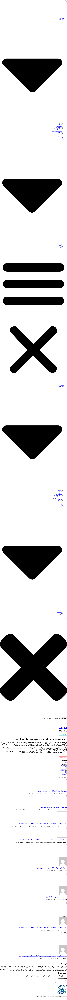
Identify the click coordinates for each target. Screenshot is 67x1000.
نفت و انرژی (59, 127)
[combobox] (61, 618)
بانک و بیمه (59, 126)
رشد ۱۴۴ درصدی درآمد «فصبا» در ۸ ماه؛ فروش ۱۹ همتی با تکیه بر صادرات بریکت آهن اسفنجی (42, 823)
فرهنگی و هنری (58, 124)
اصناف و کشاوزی (58, 128)
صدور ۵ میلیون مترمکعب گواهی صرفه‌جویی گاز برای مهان (52, 791)
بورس (60, 134)
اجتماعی (60, 136)
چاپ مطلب (62, 734)
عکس (60, 246)
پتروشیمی (59, 133)
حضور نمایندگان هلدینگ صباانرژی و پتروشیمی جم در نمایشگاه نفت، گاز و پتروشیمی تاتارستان (43, 839)
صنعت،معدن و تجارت (57, 131)
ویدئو (61, 243)
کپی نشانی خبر (62, 757)
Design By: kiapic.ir (62, 998)
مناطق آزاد (59, 132)
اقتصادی (60, 123)
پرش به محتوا (64, 0)
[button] (33, 316)
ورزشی (62, 137)
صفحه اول (62, 18)
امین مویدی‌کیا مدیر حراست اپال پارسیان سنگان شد (53, 807)
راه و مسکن (59, 129)
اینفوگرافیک (59, 245)
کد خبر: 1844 (63, 728)
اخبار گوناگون (61, 247)
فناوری (62, 138)
